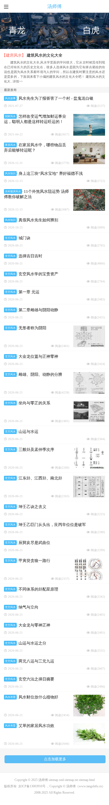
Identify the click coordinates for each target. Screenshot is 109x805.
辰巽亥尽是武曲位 (34, 543)
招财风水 (10, 116)
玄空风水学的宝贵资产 (38, 274)
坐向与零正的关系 (34, 403)
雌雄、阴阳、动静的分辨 (40, 374)
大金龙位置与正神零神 (38, 356)
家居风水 (10, 144)
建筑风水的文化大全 (44, 55)
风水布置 (10, 697)
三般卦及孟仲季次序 (36, 449)
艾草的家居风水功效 (36, 726)
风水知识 (10, 173)
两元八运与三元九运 (36, 661)
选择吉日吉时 (30, 256)
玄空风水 (10, 237)
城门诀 (24, 238)
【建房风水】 (14, 55)
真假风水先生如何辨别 (38, 220)
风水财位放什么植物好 (38, 697)
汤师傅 (54, 6)
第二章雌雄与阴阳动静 (38, 310)
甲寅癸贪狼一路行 (34, 561)
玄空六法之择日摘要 (36, 679)
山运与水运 (28, 431)
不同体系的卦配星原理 (38, 589)
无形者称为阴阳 (32, 328)
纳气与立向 (28, 607)
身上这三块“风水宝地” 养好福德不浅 (51, 173)
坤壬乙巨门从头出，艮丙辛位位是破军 (52, 525)
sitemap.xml (56, 780)
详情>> (18, 81)
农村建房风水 (13, 191)
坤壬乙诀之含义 (32, 507)
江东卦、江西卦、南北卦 (40, 478)
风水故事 (10, 98)
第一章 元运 (29, 292)
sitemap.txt (71, 780)
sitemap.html (87, 780)
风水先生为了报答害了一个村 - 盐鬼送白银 (56, 98)
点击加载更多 (55, 759)
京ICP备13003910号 (32, 786)
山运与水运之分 (32, 643)
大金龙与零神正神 (34, 625)
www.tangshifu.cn (90, 786)
